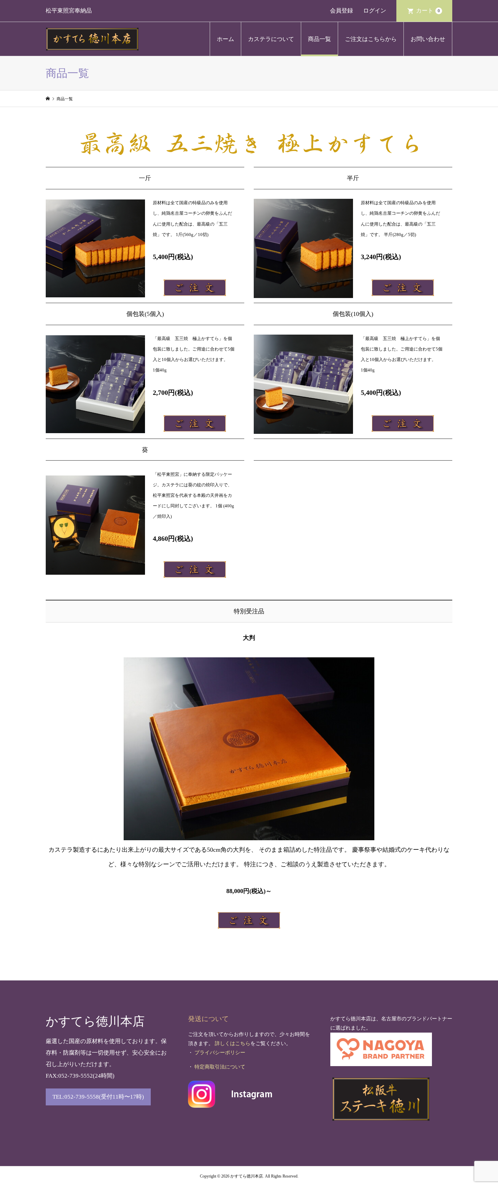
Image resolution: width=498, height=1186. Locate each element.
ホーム (225, 39)
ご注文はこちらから (371, 39)
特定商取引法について (219, 1066)
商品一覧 (319, 39)
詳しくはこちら (232, 1043)
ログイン (374, 10)
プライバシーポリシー (219, 1052)
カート (428, 10)
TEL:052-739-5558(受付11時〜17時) (98, 1097)
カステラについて (271, 39)
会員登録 (341, 10)
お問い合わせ (428, 39)
